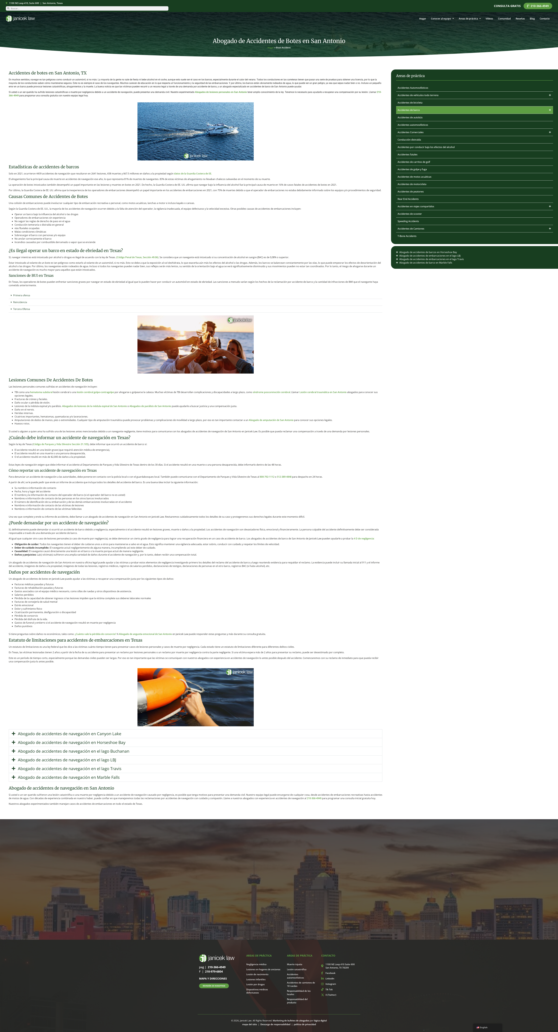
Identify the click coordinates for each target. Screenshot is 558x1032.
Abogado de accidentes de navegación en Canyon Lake (69, 733)
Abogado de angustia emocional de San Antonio (145, 634)
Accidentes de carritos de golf (414, 162)
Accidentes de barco (409, 110)
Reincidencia (20, 302)
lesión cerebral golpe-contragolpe (95, 392)
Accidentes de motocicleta (412, 184)
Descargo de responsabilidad (275, 1024)
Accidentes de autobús (410, 117)
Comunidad (504, 18)
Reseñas (520, 18)
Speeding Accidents (408, 221)
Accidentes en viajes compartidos (416, 206)
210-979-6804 (214, 971)
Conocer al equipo (441, 18)
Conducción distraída (409, 139)
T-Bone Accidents (407, 236)
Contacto (545, 18)
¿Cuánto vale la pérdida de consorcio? (95, 634)
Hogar (422, 18)
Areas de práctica (468, 18)
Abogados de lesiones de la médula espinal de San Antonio (94, 406)
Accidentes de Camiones (411, 228)
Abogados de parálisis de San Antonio (150, 406)
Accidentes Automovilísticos (413, 87)
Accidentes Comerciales (411, 132)
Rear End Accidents (408, 199)
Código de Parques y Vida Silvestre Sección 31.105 (60, 444)
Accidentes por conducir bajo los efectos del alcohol (426, 147)
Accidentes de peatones (411, 191)
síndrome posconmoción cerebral (271, 392)
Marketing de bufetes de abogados (291, 1020)
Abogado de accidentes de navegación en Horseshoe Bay (71, 742)
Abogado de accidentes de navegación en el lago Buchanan (73, 751)
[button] (195, 295)
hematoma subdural (41, 392)
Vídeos (489, 18)
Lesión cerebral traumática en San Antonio (323, 392)
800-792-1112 (267, 476)
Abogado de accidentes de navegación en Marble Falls (69, 777)
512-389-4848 (284, 476)
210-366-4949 (314, 798)
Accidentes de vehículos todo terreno (418, 95)
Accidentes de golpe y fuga (412, 169)
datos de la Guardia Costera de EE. (193, 173)
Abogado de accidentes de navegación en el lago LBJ (67, 760)
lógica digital (320, 1020)
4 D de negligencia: (364, 538)
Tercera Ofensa (21, 309)
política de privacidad (305, 1024)
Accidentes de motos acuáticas (414, 176)
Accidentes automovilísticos (413, 124)
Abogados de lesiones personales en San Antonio (221, 92)
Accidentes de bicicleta (410, 102)
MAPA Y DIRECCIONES (213, 978)
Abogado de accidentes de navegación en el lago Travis (69, 768)
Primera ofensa (21, 295)
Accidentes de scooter (410, 213)
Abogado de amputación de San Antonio (271, 420)
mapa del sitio (249, 1024)
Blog (532, 18)
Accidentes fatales (407, 154)
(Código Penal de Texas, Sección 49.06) (137, 257)
